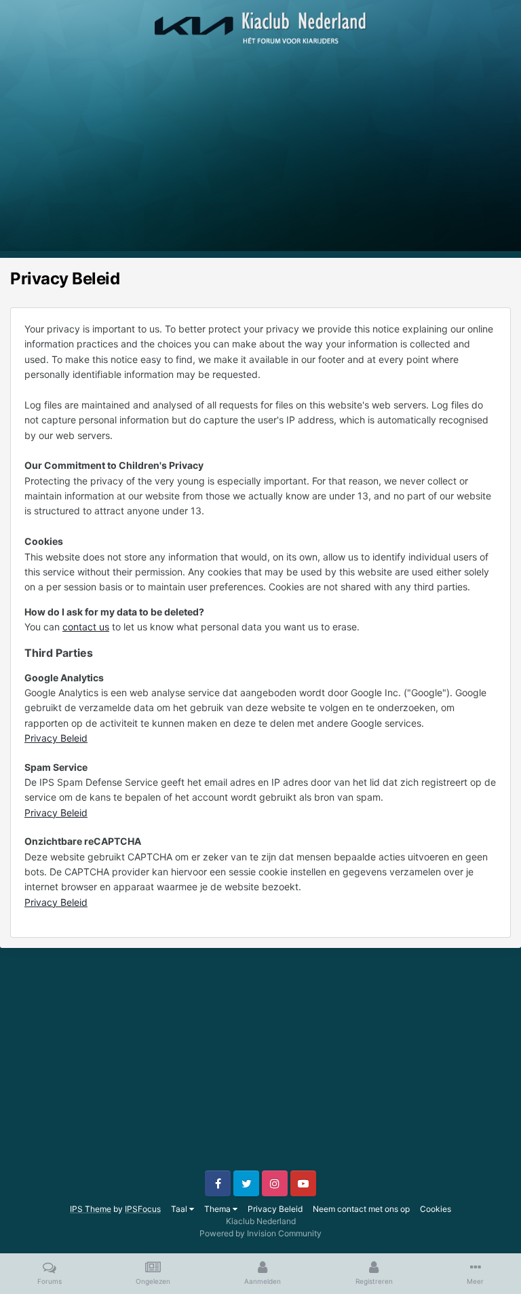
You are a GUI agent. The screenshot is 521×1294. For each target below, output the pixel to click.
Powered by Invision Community (260, 1233)
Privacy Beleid (56, 738)
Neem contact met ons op (361, 1209)
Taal (180, 1209)
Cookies (435, 1209)
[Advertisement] (260, 156)
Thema (218, 1209)
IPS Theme (90, 1209)
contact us (85, 626)
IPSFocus (143, 1209)
